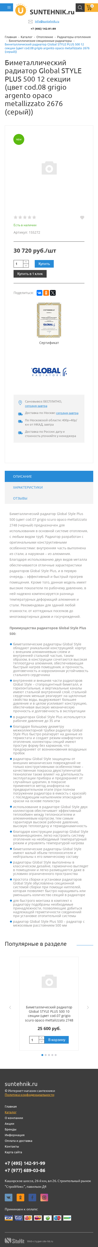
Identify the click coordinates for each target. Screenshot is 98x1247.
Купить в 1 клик (30, 274)
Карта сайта (13, 1152)
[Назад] (9, 1007)
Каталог (10, 1112)
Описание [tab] (22, 476)
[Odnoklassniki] (20, 1197)
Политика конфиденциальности (29, 1095)
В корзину (56, 1040)
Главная (11, 1106)
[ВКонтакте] (39, 293)
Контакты (12, 1146)
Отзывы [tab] (20, 498)
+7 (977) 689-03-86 (25, 1170)
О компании (14, 1118)
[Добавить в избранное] (82, 218)
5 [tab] (56, 1055)
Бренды (10, 1129)
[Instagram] (44, 1197)
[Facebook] (32, 1197)
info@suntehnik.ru (47, 21)
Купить (44, 264)
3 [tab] (49, 1055)
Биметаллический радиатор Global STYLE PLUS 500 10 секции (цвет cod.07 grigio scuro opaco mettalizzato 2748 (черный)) (49, 1016)
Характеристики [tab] (28, 487)
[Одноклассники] (46, 293)
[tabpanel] (49, 1004)
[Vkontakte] (8, 1197)
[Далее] (89, 1007)
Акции (9, 1123)
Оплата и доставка (18, 1141)
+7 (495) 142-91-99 (43, 28)
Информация (14, 1135)
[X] (53, 293)
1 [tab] (42, 1055)
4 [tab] (52, 1055)
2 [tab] (46, 1055)
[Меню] (6, 7)
